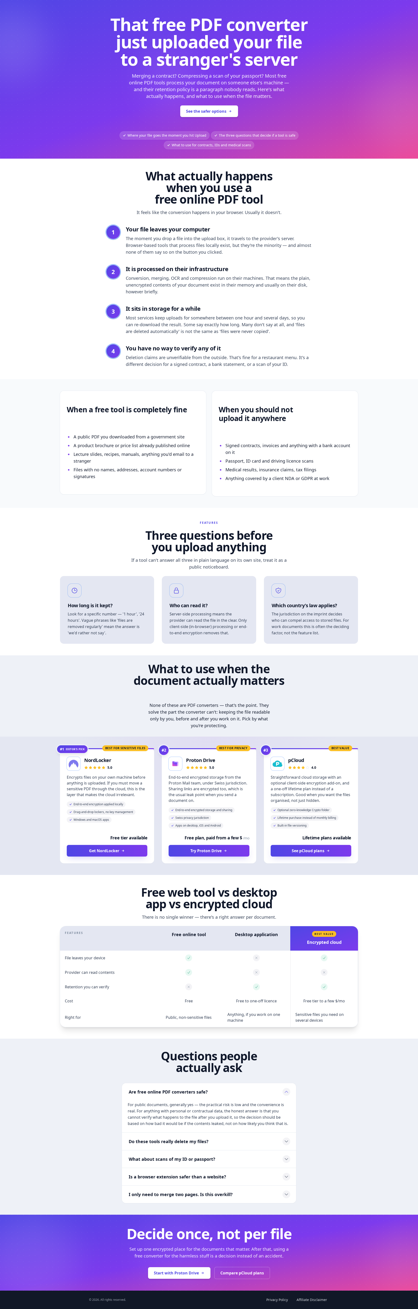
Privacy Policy (277, 1299)
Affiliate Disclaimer (312, 1299)
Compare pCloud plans (242, 1273)
